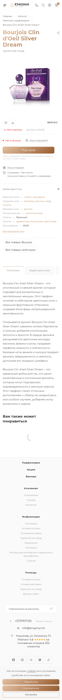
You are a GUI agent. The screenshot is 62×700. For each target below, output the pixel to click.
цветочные (50, 221)
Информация (31, 516)
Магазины (31, 523)
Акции (31, 469)
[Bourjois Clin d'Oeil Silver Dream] (31, 86)
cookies (31, 671)
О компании (31, 495)
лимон (28, 197)
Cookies (31, 560)
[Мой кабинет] (49, 5)
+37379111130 (23, 621)
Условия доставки (31, 533)
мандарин (39, 197)
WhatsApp (40, 660)
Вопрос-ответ (31, 594)
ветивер (29, 201)
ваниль (28, 209)
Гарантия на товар (31, 538)
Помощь (31, 572)
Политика (31, 547)
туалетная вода (34, 213)
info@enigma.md (33, 628)
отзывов (38, 643)
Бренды (31, 476)
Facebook (13, 660)
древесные (22, 221)
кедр (48, 201)
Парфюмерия (31, 462)
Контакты (31, 504)
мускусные (36, 221)
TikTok (48, 660)
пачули (7, 204)
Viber (31, 660)
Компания (31, 488)
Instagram (22, 660)
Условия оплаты (31, 528)
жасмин (39, 201)
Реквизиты (31, 542)
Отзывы (31, 500)
